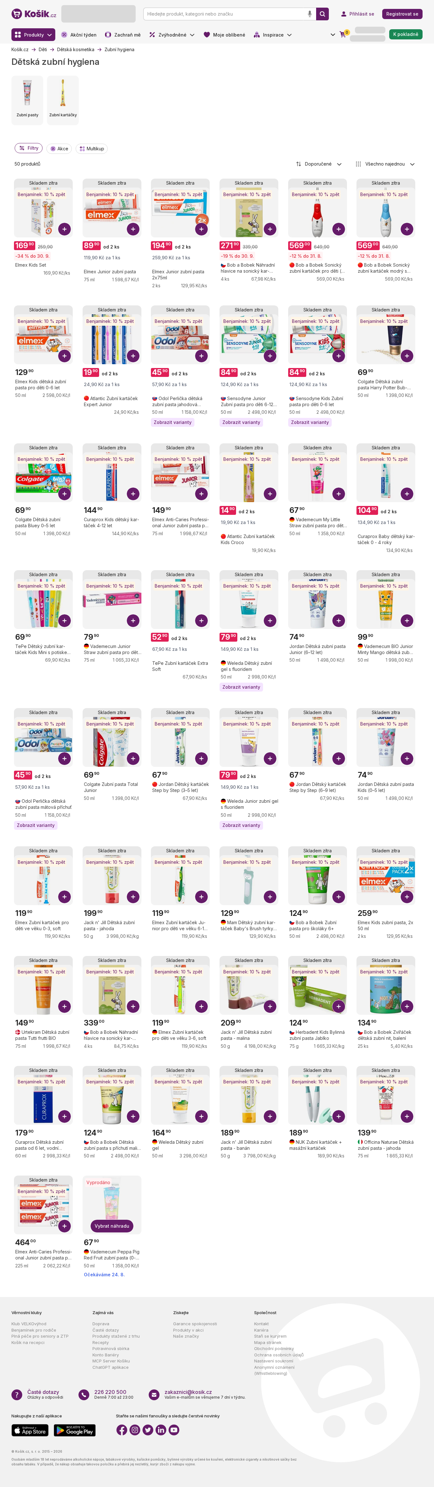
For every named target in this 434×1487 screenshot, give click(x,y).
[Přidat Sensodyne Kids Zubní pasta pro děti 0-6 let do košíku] (338, 356)
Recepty (100, 1342)
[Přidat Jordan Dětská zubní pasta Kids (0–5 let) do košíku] (407, 758)
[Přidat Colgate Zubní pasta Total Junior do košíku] (133, 758)
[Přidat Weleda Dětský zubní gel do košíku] (201, 1116)
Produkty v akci (188, 1330)
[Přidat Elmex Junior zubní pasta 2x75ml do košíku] (201, 229)
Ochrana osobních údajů (279, 1354)
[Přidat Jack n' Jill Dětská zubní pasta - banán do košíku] (270, 1116)
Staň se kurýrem (270, 1336)
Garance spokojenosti (195, 1323)
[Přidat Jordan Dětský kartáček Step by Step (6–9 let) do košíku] (338, 758)
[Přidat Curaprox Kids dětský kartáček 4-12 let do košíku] (133, 494)
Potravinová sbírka (110, 1348)
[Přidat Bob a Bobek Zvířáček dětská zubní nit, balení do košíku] (407, 1006)
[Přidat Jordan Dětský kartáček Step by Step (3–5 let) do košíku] (201, 758)
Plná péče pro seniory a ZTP (40, 1336)
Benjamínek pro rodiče (33, 1330)
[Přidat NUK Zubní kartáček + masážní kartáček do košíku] (338, 1116)
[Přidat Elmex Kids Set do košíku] (64, 229)
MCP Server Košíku (111, 1360)
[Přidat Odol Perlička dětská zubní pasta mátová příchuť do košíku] (64, 758)
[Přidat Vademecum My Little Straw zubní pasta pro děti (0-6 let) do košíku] (338, 494)
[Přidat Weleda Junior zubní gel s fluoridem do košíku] (270, 758)
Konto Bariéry (105, 1354)
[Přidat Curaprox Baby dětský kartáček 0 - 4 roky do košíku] (407, 494)
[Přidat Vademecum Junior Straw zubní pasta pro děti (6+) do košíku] (133, 620)
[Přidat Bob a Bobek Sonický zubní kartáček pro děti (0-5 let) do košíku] (338, 229)
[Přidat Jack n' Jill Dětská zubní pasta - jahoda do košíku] (133, 896)
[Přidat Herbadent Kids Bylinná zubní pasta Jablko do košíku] (338, 1006)
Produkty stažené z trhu (116, 1336)
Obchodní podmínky (274, 1348)
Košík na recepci (27, 1342)
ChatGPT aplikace (110, 1367)
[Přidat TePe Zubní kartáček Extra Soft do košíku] (201, 620)
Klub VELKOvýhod (28, 1323)
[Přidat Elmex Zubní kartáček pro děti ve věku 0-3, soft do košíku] (64, 896)
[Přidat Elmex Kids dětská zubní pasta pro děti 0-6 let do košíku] (64, 356)
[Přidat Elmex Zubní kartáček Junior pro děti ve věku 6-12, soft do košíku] (201, 896)
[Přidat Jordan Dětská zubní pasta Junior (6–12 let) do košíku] (338, 620)
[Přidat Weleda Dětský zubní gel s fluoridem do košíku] (270, 620)
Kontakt (261, 1323)
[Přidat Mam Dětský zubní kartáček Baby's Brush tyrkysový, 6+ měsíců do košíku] (270, 896)
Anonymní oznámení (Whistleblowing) (274, 1370)
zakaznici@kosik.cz (188, 1392)
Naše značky (186, 1336)
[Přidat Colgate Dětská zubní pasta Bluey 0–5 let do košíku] (64, 494)
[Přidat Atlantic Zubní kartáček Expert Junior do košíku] (133, 356)
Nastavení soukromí (273, 1360)
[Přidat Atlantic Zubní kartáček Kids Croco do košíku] (270, 494)
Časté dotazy (105, 1330)
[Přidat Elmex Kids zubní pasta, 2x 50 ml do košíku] (407, 896)
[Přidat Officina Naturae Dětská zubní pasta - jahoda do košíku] (407, 1116)
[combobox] (319, 164)
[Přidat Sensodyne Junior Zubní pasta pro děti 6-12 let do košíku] (270, 356)
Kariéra (261, 1330)
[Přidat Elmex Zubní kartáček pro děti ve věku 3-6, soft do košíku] (201, 1006)
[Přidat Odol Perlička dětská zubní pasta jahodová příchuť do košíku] (201, 356)
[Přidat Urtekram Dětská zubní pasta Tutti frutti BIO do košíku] (64, 1006)
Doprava (100, 1323)
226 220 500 (110, 1392)
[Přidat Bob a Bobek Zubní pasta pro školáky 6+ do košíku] (338, 896)
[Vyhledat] (322, 14)
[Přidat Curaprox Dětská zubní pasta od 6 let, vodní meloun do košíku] (64, 1116)
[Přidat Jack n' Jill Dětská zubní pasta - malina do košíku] (270, 1006)
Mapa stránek (267, 1342)
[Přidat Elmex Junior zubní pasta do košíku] (133, 229)
